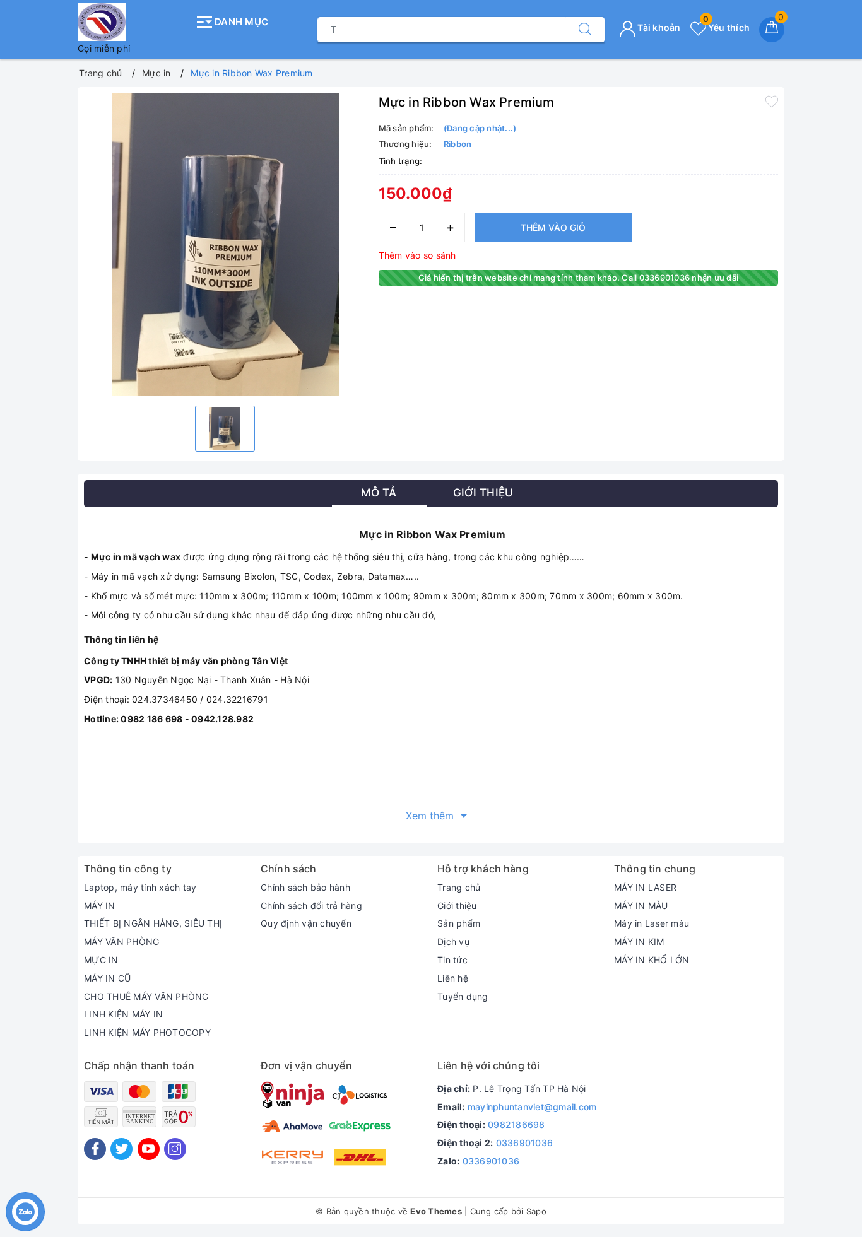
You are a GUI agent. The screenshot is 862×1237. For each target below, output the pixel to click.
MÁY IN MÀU (641, 905)
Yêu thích (726, 27)
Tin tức (452, 959)
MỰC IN (101, 959)
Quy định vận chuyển (306, 923)
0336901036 (524, 1142)
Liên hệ (452, 978)
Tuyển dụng (462, 996)
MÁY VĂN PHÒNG (121, 941)
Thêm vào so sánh (417, 255)
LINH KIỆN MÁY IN (123, 1014)
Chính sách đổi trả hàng (311, 905)
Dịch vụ (453, 941)
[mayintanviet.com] (133, 22)
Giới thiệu (457, 905)
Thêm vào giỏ (553, 227)
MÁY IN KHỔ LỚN (652, 959)
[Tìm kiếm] (585, 29)
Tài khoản (658, 27)
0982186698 (516, 1124)
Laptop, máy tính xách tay (140, 887)
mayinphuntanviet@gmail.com (532, 1106)
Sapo (536, 1211)
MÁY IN (99, 905)
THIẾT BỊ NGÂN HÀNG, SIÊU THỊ (153, 923)
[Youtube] (149, 1149)
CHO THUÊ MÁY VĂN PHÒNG (146, 996)
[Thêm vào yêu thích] (771, 100)
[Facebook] (95, 1149)
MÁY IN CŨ (107, 978)
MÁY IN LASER (645, 887)
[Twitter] (121, 1149)
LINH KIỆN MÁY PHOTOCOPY (147, 1032)
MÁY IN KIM (639, 941)
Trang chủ (458, 887)
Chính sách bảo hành (305, 887)
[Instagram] (175, 1149)
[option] (225, 244)
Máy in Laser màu (651, 923)
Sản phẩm (458, 923)
